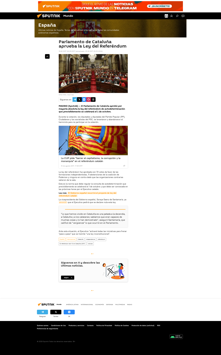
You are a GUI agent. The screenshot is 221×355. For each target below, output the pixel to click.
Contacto (90, 325)
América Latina (72, 304)
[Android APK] (176, 336)
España (62, 239)
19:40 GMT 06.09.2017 (67, 51)
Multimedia (120, 304)
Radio (129, 304)
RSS (158, 325)
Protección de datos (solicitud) (143, 325)
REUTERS (63, 95)
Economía (99, 304)
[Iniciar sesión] (171, 16)
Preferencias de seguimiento (47, 329)
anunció (63, 202)
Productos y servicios (76, 325)
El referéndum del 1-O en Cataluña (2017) (72, 243)
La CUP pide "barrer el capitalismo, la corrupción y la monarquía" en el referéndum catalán (90, 160)
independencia (90, 239)
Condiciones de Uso (58, 325)
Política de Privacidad (104, 325)
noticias (90, 243)
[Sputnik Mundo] (49, 19)
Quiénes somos (42, 325)
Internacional (71, 239)
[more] (124, 165)
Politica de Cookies (122, 325)
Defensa (109, 304)
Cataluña (80, 239)
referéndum (101, 239)
